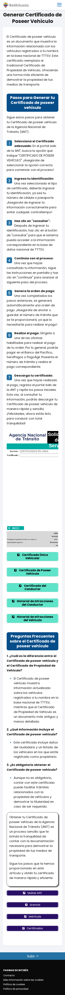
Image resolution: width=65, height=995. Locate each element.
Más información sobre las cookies (23, 980)
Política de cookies (14, 984)
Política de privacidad (15, 989)
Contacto (9, 975)
